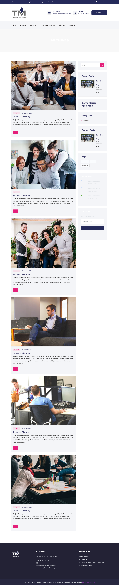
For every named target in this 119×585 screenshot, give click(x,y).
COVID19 (93, 162)
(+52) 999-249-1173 (84, 13)
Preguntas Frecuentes (47, 25)
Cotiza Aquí (99, 12)
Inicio (14, 25)
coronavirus (85, 162)
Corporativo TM (84, 556)
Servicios (33, 25)
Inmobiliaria (83, 559)
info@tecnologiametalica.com (62, 13)
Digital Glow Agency (88, 582)
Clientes (62, 25)
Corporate (86, 120)
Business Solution (94, 181)
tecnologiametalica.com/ (46, 568)
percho (18, 113)
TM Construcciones (85, 565)
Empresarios (85, 165)
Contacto (72, 25)
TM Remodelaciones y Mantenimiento (91, 562)
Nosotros (23, 25)
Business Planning (22, 117)
